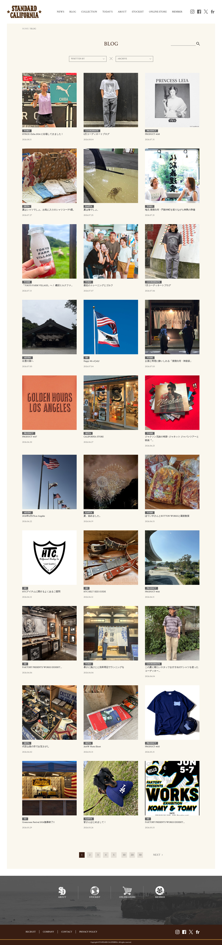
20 (132, 855)
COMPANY (48, 931)
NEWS (60, 11)
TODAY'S (107, 11)
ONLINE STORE (158, 11)
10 (124, 855)
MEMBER (177, 11)
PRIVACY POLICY (88, 931)
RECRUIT (31, 931)
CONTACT (66, 931)
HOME (25, 28)
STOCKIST (138, 11)
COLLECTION (89, 11)
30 (140, 855)
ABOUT (122, 11)
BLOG (72, 11)
